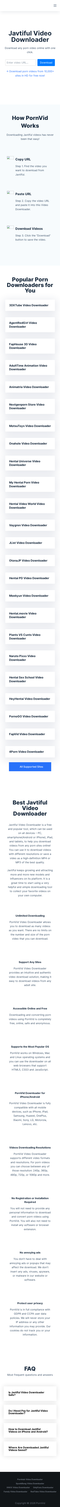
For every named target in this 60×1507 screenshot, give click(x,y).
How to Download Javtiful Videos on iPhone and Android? (28, 1430)
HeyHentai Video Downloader (29, 698)
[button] (30, 766)
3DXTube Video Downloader (28, 305)
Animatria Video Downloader (29, 387)
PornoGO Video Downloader (28, 716)
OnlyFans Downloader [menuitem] (43, 1487)
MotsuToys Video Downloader (30, 426)
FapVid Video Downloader (27, 734)
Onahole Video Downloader (28, 443)
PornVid (40, 1503)
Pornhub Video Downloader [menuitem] (30, 1479)
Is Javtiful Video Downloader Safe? (26, 1393)
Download (46, 62)
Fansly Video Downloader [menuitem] (15, 1491)
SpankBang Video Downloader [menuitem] (30, 1483)
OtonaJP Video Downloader (28, 560)
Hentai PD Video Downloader (29, 578)
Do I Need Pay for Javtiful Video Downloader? (28, 1412)
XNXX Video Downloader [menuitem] (18, 1487)
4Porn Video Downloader (26, 751)
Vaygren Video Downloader (28, 525)
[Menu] (55, 5)
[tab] (30, 1393)
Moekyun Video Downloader (28, 595)
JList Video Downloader (25, 542)
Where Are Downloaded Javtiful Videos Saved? (28, 1449)
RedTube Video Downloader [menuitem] (43, 1491)
